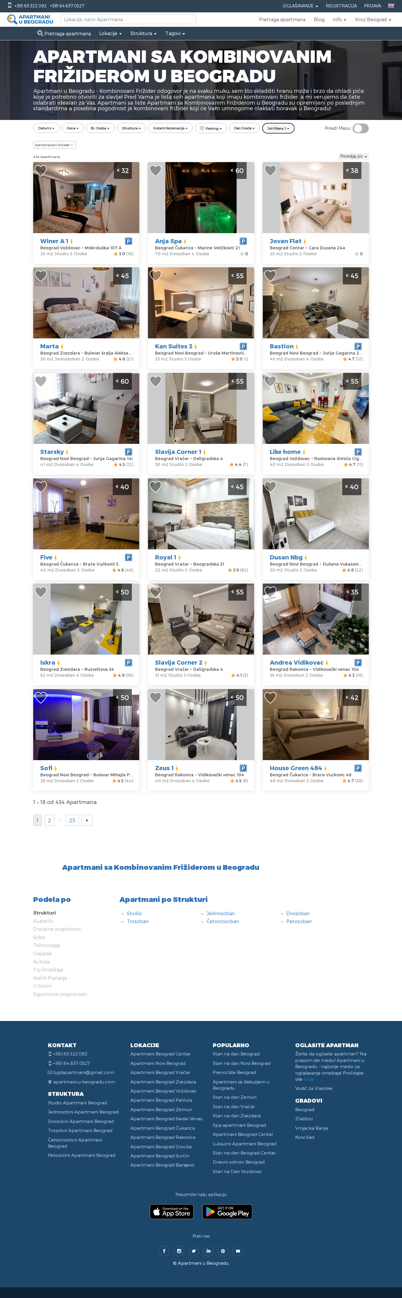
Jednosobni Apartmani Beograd (83, 1111)
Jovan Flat (286, 240)
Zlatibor (304, 1118)
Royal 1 (165, 557)
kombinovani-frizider (52, 145)
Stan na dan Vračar (234, 1106)
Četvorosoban (223, 921)
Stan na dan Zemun (235, 1097)
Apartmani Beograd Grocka (161, 1146)
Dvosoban (298, 913)
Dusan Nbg (286, 557)
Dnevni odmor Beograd (239, 1161)
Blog (319, 19)
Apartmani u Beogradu (203, 1263)
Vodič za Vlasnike (314, 1088)
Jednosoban (221, 913)
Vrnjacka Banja (311, 1128)
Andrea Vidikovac (297, 662)
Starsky (52, 451)
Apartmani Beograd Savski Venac (166, 1118)
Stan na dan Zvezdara (237, 1115)
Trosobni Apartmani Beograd (80, 1130)
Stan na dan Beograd (236, 1053)
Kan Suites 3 (173, 346)
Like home (285, 451)
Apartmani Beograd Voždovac (163, 1090)
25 (72, 820)
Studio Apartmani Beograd (77, 1102)
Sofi (46, 767)
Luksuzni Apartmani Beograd (244, 1143)
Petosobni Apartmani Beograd (81, 1155)
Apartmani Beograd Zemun (161, 1109)
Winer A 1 (54, 240)
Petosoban (299, 921)
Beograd (304, 1109)
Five (46, 557)
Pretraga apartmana (282, 19)
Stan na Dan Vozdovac (237, 1171)
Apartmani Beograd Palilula (161, 1100)
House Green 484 (296, 767)
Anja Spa (168, 240)
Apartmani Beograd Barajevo (162, 1164)
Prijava (372, 5)
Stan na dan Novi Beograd (241, 1063)
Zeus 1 (164, 767)
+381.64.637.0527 (67, 5)
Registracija (341, 5)
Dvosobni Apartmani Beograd (81, 1121)
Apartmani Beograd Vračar (160, 1072)
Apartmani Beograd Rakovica (162, 1137)
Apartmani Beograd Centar (160, 1053)
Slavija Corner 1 (178, 451)
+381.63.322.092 (31, 5)
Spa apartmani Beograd (239, 1125)
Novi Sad (304, 1137)
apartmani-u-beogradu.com (84, 1081)
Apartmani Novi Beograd (157, 1063)
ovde (309, 1079)
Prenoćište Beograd (234, 1072)
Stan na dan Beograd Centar (244, 1152)
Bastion (282, 346)
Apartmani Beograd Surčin (159, 1155)
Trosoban (138, 921)
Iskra (47, 662)
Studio (134, 913)
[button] (340, 19)
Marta (49, 346)
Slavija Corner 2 (178, 662)
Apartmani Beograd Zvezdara (163, 1081)
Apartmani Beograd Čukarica (162, 1128)
